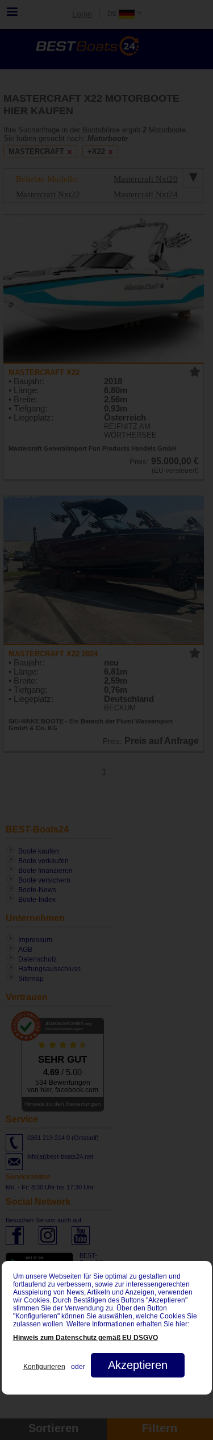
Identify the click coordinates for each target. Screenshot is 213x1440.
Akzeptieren (138, 1365)
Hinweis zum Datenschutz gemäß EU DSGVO (85, 1338)
